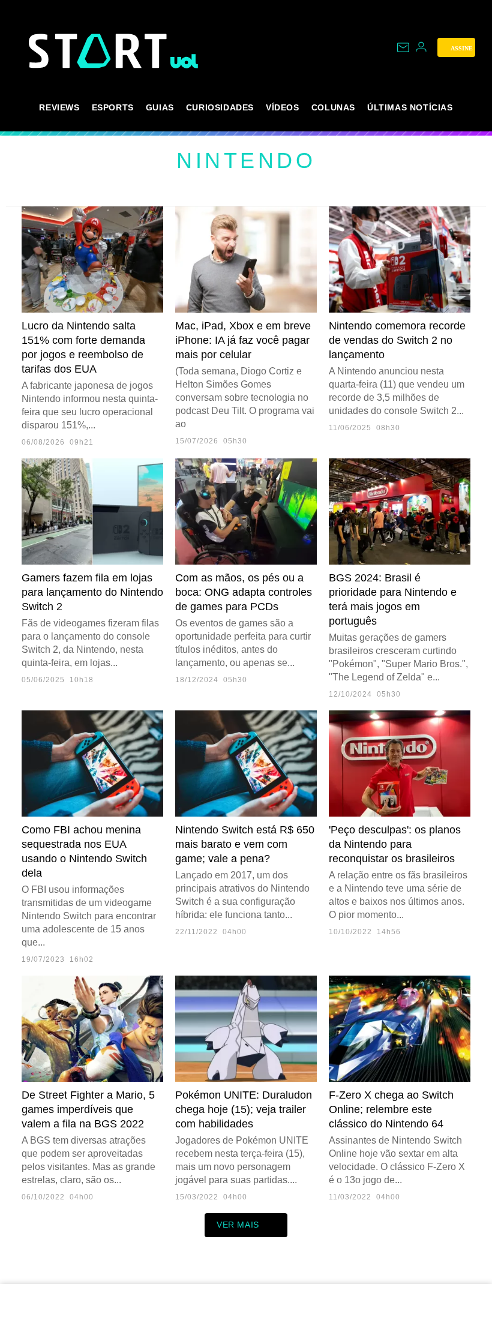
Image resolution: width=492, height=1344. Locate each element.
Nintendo (246, 160)
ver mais (238, 1224)
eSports (113, 107)
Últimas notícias (410, 107)
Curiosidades (220, 107)
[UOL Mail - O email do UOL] (403, 47)
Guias (160, 107)
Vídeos (282, 107)
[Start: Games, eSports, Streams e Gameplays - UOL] (99, 50)
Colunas (333, 107)
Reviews (59, 107)
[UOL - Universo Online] (184, 61)
